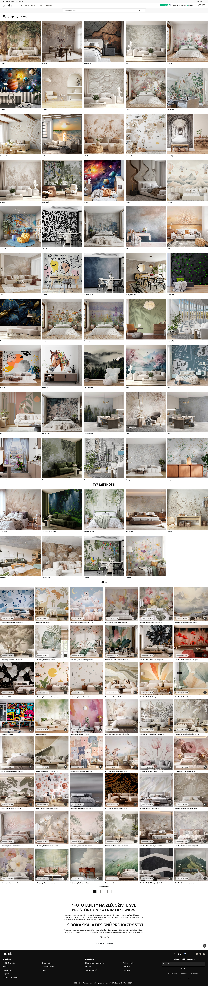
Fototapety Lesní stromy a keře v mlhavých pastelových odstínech (82, 846)
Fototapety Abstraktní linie (114, 697)
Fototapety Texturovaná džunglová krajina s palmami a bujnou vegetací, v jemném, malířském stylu (117, 846)
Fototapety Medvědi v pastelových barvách (82, 771)
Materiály (6, 966)
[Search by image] (140, 10)
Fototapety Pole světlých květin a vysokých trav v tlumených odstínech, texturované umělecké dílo (152, 846)
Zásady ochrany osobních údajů (95, 963)
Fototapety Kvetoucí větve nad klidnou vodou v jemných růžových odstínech (12, 846)
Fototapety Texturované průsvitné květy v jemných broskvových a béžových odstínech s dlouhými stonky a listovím (117, 734)
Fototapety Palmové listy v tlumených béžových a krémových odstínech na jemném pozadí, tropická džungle (12, 771)
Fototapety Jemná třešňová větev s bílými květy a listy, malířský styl (187, 734)
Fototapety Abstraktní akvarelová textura (82, 808)
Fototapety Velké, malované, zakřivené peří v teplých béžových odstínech (187, 808)
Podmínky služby (128, 963)
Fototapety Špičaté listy (148, 697)
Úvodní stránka (99, 943)
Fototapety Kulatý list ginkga (184, 697)
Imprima (88, 966)
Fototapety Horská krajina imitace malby (187, 622)
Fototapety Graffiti (7, 734)
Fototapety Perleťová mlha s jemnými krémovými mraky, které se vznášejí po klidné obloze (82, 883)
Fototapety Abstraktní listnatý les (47, 883)
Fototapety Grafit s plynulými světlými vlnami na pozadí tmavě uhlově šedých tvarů (152, 883)
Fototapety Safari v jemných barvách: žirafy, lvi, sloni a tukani (47, 808)
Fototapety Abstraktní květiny (11, 883)
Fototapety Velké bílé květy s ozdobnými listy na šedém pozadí (47, 846)
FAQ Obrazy (7, 970)
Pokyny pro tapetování (10, 977)
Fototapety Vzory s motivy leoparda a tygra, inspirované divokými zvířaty (117, 808)
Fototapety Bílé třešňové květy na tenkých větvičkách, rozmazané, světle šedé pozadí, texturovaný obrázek (187, 846)
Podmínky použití (91, 970)
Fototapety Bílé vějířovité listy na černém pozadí (12, 697)
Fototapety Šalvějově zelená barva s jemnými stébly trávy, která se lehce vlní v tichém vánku (117, 883)
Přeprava (6, 974)
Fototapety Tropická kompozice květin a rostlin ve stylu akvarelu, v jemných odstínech (82, 660)
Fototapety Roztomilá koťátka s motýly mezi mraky (82, 622)
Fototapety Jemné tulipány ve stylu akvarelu (152, 771)
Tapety (44, 970)
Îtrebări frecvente (9, 963)
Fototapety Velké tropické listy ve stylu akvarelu (47, 660)
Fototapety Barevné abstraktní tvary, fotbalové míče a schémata (12, 622)
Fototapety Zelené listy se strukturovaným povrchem (12, 808)
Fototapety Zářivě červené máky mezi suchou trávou (187, 660)
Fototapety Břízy (41, 734)
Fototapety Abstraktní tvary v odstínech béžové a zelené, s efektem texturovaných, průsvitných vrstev (47, 771)
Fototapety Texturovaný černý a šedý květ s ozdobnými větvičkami (152, 660)
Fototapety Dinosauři (43, 622)
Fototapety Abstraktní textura (80, 734)
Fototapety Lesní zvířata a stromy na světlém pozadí (82, 697)
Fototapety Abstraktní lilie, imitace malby (117, 622)
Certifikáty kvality (48, 966)
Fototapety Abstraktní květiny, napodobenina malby (152, 622)
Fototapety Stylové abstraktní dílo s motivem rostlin (117, 660)
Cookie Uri (126, 966)
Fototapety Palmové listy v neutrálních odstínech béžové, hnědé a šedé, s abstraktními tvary (152, 734)
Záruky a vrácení (47, 963)
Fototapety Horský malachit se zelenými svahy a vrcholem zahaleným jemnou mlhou (187, 883)
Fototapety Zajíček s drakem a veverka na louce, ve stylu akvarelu (117, 771)
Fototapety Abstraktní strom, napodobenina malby (12, 660)
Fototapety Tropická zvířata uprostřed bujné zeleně (47, 697)
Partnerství (126, 970)
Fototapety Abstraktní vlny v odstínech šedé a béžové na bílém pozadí (152, 808)
